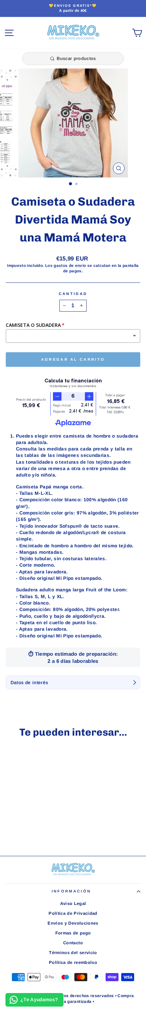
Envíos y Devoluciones (73, 923)
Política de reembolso (73, 962)
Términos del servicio (73, 952)
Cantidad (73, 294)
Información (71, 891)
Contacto (73, 942)
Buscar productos (76, 58)
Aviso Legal (73, 903)
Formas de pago (73, 932)
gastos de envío (70, 265)
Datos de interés (29, 682)
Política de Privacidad (73, 913)
